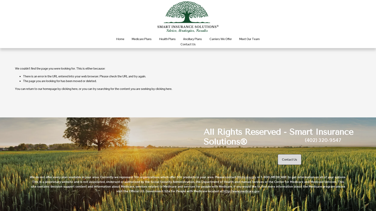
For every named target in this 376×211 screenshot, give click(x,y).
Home (120, 39)
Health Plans (167, 39)
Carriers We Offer (221, 39)
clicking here (69, 89)
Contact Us (188, 44)
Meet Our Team (249, 39)
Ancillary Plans (192, 39)
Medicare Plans (142, 39)
